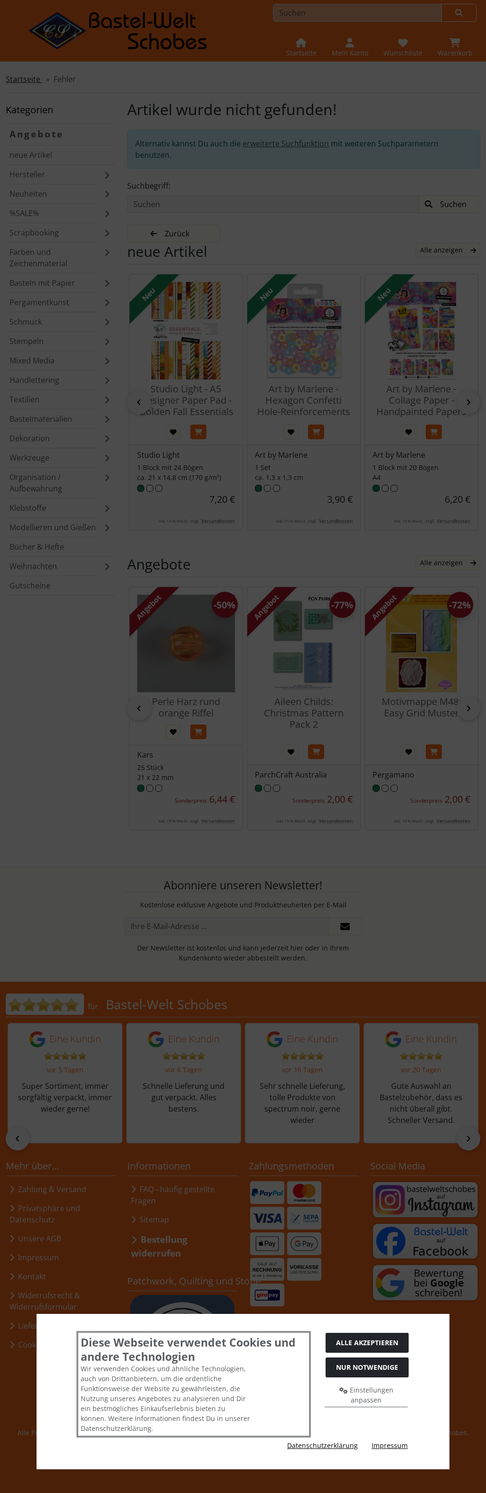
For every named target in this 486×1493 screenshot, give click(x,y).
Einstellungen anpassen (370, 1394)
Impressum (390, 1445)
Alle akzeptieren (367, 1342)
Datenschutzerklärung (322, 1445)
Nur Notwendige (367, 1367)
